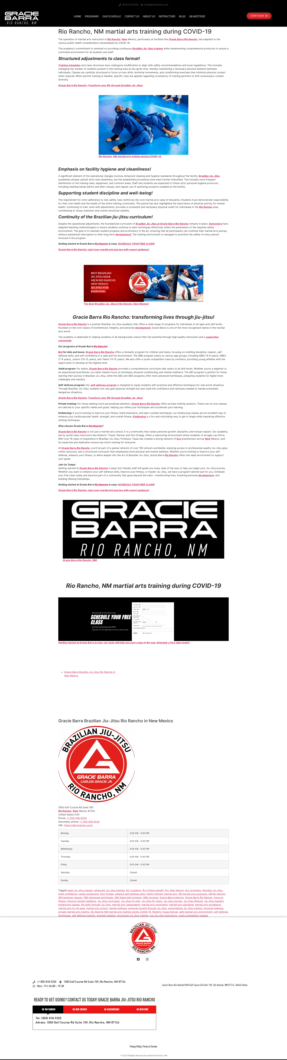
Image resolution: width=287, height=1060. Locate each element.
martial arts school (97, 908)
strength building (106, 915)
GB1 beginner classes (70, 897)
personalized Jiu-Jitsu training (185, 908)
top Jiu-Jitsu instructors (163, 915)
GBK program (150, 897)
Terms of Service (150, 1046)
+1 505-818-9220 (90, 821)
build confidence (67, 893)
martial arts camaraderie (126, 904)
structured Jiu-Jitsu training (132, 915)
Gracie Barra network (172, 897)
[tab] (48, 1009)
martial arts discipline (181, 904)
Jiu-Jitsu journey (173, 901)
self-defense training (83, 915)
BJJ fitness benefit (153, 890)
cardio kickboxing (88, 893)
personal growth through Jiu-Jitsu (147, 908)
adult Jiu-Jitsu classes (80, 890)
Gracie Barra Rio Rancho (199, 897)
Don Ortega (106, 893)
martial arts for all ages (71, 908)
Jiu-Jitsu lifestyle (193, 901)
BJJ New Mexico (174, 890)
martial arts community (154, 904)
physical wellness (213, 908)
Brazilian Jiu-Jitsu (213, 890)
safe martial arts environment (196, 911)
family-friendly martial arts (162, 893)
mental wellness (118, 908)
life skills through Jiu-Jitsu (96, 904)
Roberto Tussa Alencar (165, 911)
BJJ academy (133, 890)
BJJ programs (193, 890)
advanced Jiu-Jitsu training (109, 890)
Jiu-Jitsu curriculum (108, 901)
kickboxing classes (69, 904)
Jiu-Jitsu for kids (130, 901)
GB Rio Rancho (217, 893)
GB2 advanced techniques (98, 897)
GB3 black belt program (128, 897)
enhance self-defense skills (130, 893)
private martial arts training (73, 911)
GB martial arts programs (192, 893)
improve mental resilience (81, 901)
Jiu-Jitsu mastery (214, 901)
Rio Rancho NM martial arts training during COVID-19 (121, 911)
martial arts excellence (208, 904)
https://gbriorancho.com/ (78, 825)
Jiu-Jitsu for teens (152, 901)
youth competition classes (193, 915)
